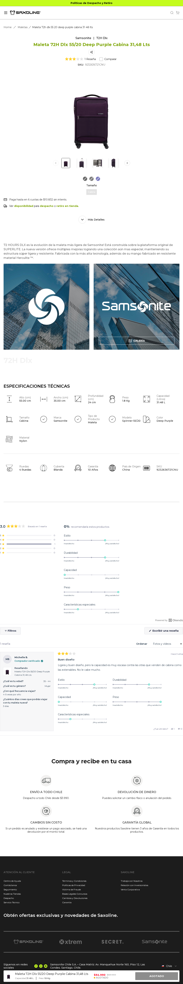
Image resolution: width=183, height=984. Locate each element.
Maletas (23, 27)
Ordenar (142, 643)
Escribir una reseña (167, 631)
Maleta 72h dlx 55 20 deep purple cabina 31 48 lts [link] (62, 27)
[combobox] (168, 966)
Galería (139, 340)
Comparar (110, 59)
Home (8, 27)
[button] (80, 59)
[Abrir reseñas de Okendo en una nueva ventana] (169, 620)
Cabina (91, 192)
